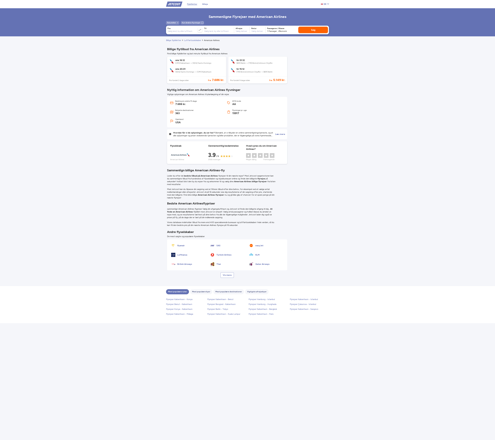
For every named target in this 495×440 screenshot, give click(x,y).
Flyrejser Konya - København (179, 309)
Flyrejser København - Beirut (220, 299)
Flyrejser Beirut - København (179, 304)
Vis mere (227, 275)
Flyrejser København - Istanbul (304, 299)
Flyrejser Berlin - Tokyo (217, 309)
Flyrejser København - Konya (179, 299)
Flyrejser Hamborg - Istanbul (262, 299)
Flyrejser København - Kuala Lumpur (223, 314)
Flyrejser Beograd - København (221, 304)
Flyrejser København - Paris (261, 314)
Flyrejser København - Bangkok (263, 309)
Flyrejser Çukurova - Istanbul (303, 304)
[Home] (174, 4)
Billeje (205, 4)
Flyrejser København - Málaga (179, 314)
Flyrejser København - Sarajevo (304, 309)
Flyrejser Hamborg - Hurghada (262, 304)
